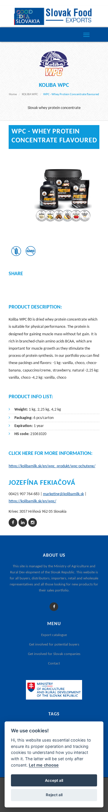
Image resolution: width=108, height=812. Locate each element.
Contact (54, 663)
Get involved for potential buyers (54, 644)
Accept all (54, 780)
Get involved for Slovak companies (54, 654)
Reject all (54, 794)
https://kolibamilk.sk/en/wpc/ (32, 501)
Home (13, 94)
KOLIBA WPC (30, 94)
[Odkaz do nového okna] (13, 523)
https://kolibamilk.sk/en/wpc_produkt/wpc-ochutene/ (52, 466)
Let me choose (44, 765)
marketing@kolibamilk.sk (63, 494)
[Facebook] (54, 607)
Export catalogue (54, 635)
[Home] (54, 16)
